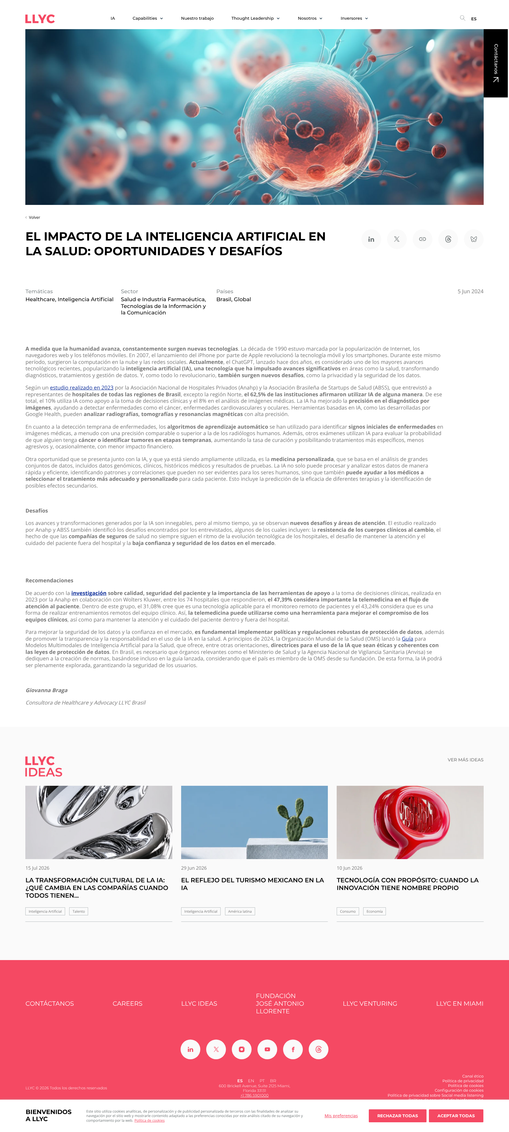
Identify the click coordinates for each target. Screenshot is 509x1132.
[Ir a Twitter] (216, 1049)
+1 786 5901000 (254, 1095)
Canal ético (472, 1076)
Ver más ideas (466, 760)
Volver (34, 217)
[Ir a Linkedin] (190, 1049)
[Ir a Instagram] (242, 1049)
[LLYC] (40, 18)
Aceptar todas (456, 1115)
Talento (78, 911)
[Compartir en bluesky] (474, 239)
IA (113, 18)
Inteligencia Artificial (45, 911)
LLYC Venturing (370, 1003)
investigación (88, 593)
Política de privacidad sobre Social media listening (436, 1095)
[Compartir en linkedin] (371, 239)
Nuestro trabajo (197, 18)
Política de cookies (149, 1120)
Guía (407, 639)
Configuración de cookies (459, 1090)
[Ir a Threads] (318, 1049)
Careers (128, 1003)
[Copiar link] (422, 239)
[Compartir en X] (397, 239)
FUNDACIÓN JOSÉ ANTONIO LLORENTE (280, 1003)
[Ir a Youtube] (267, 1049)
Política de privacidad (463, 1081)
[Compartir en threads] (448, 239)
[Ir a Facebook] (293, 1049)
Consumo (348, 911)
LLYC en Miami (460, 1003)
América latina (240, 911)
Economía (374, 911)
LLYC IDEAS (199, 1003)
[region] (254, 1116)
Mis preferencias (341, 1115)
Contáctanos (496, 59)
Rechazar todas (397, 1115)
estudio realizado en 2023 (82, 387)
